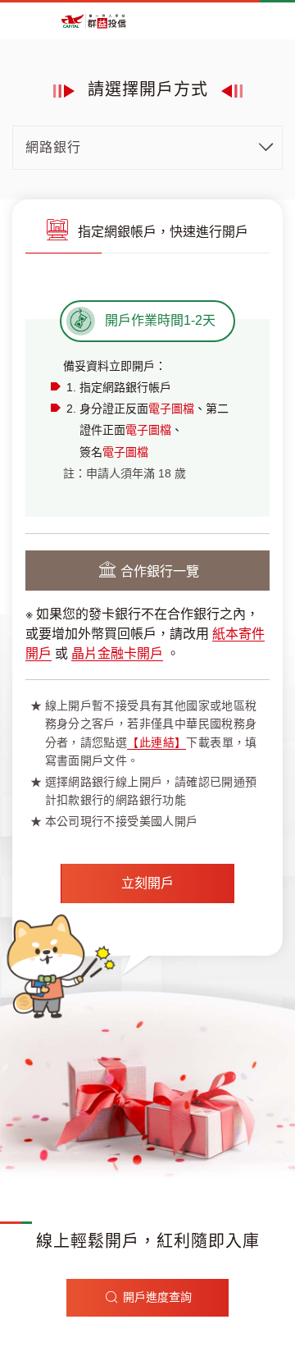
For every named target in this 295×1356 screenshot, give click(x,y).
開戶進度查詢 (157, 1296)
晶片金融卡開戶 (117, 653)
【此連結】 (156, 742)
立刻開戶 (147, 883)
